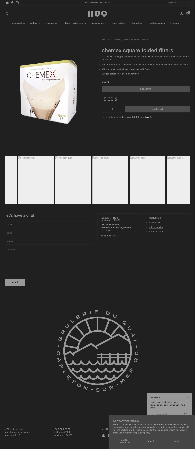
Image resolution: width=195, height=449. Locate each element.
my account (154, 222)
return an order (156, 231)
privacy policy (143, 432)
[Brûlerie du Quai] (97, 13)
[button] (7, 13)
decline (176, 441)
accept (150, 441)
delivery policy (156, 227)
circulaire (145, 89)
